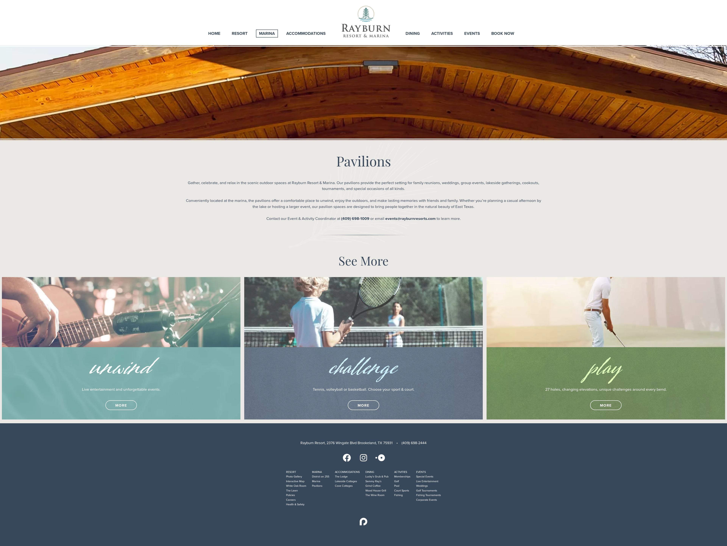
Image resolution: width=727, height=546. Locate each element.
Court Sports (401, 490)
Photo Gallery (294, 476)
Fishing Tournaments (428, 495)
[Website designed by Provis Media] (363, 521)
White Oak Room (296, 485)
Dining (413, 33)
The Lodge (341, 476)
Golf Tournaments (426, 490)
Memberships (402, 476)
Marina (267, 33)
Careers (291, 499)
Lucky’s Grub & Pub (376, 476)
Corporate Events (426, 499)
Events (472, 33)
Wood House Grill (375, 490)
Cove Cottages (344, 485)
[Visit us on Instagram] (363, 457)
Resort (240, 33)
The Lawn (292, 490)
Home (214, 33)
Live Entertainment (427, 481)
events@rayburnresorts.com (410, 218)
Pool (396, 485)
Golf (396, 481)
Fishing (398, 495)
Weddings (422, 485)
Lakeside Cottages (346, 481)
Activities (442, 33)
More (121, 405)
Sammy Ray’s (373, 481)
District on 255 (320, 476)
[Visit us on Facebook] (347, 457)
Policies (290, 495)
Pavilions (317, 485)
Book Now (502, 33)
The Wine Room (375, 495)
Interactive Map (295, 481)
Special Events (424, 476)
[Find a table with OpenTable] (380, 457)
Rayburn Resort (366, 21)
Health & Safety (295, 504)
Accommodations (306, 33)
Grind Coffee (373, 485)
